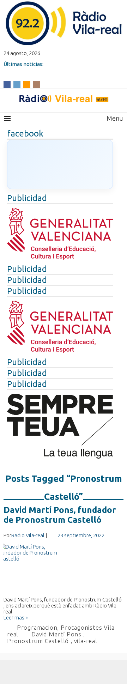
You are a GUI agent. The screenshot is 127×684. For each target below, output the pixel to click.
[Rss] (27, 84)
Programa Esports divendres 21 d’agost (52, 70)
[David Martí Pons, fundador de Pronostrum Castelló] (63, 570)
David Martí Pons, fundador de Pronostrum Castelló (60, 515)
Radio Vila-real (27, 535)
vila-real (85, 640)
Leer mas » (16, 618)
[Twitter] (17, 84)
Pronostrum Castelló (38, 640)
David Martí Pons (56, 634)
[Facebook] (7, 84)
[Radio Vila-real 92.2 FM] (63, 98)
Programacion (37, 627)
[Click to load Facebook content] (60, 164)
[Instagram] (37, 84)
